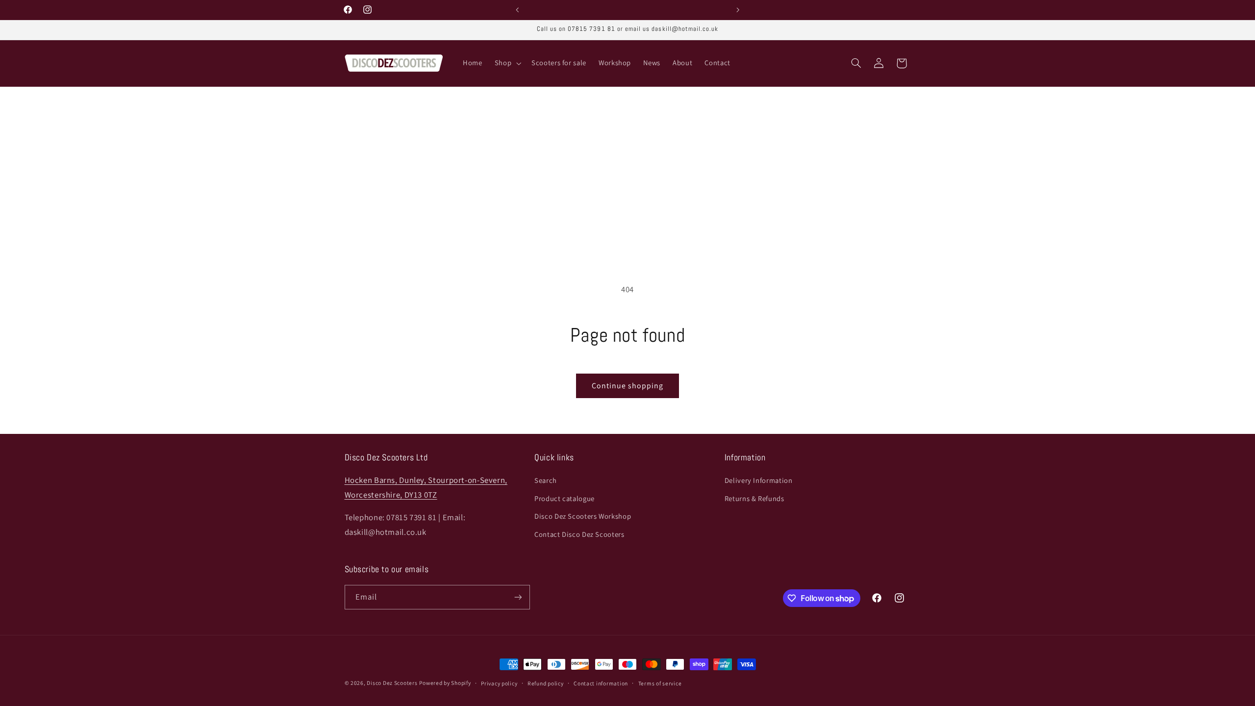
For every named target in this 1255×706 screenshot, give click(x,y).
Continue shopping (628, 385)
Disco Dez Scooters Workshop (582, 516)
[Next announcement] (738, 10)
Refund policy (545, 683)
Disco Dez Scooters (392, 682)
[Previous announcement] (517, 10)
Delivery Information (759, 480)
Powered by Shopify (445, 682)
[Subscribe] (517, 597)
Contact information (601, 683)
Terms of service (660, 683)
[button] (506, 63)
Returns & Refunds (754, 498)
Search (545, 480)
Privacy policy (499, 683)
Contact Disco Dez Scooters (579, 534)
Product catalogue (564, 498)
